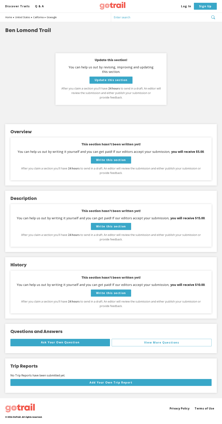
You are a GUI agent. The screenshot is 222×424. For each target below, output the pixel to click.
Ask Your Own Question (60, 342)
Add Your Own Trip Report (110, 382)
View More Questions (161, 342)
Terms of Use (204, 408)
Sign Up (205, 6)
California (38, 17)
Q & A (39, 6)
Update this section (111, 80)
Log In (186, 6)
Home (8, 17)
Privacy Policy (180, 408)
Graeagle (52, 17)
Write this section (111, 160)
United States (22, 17)
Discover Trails (17, 6)
